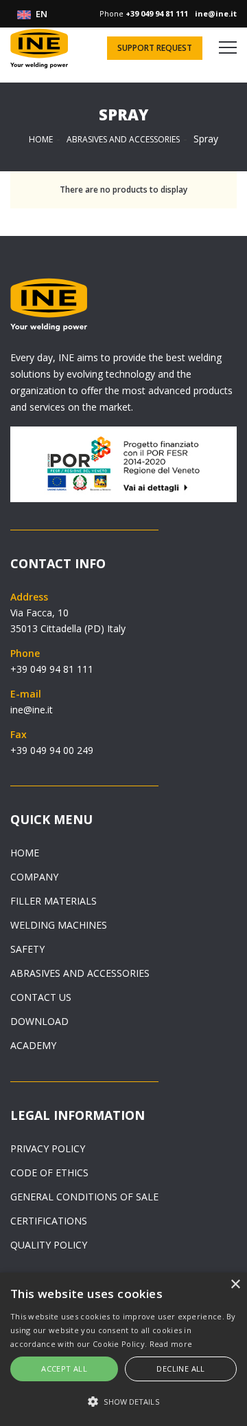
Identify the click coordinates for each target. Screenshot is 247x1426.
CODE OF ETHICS (49, 1172)
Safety (27, 948)
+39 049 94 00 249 (51, 750)
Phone (143, 13)
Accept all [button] (64, 1368)
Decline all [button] (180, 1368)
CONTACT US (40, 997)
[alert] (123, 1349)
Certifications (48, 1220)
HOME (41, 139)
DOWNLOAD (39, 1021)
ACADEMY (33, 1045)
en (40, 14)
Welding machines (58, 924)
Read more (171, 1344)
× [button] (235, 1284)
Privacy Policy (47, 1148)
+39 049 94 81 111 (51, 669)
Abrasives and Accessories (123, 139)
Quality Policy (48, 1244)
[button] (123, 1402)
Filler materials (53, 900)
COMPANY (34, 876)
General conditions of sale (84, 1196)
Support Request (154, 48)
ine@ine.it (31, 709)
